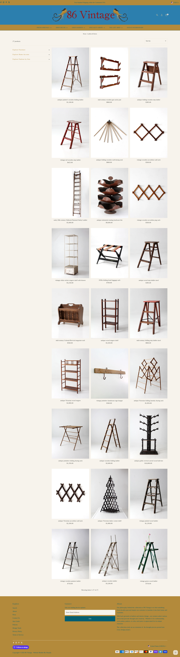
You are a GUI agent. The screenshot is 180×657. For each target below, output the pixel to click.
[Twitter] (9, 2)
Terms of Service (18, 635)
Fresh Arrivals (43, 27)
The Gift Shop (115, 27)
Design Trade (17, 628)
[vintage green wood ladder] (149, 554)
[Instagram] (3, 2)
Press (14, 614)
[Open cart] (166, 15)
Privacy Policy (17, 631)
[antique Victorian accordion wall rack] (70, 494)
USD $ (175, 2)
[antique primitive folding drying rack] (70, 434)
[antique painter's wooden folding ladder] (70, 72)
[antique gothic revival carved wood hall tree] (149, 434)
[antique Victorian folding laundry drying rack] (149, 373)
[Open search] (157, 15)
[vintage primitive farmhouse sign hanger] (109, 373)
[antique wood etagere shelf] (109, 313)
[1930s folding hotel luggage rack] (109, 253)
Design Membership (135, 27)
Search (15, 608)
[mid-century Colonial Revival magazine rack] (70, 313)
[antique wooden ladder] (109, 554)
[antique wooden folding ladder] (109, 434)
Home (84, 34)
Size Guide (16, 621)
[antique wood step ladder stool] (149, 253)
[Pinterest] (6, 2)
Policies (15, 625)
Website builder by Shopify (42, 652)
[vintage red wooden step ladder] (70, 133)
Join (90, 618)
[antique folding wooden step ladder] (149, 72)
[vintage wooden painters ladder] (70, 554)
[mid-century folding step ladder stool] (149, 313)
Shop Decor (61, 27)
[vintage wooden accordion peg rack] (149, 193)
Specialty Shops (96, 27)
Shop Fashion (77, 27)
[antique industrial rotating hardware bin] (109, 193)
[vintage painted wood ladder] (149, 494)
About (15, 611)
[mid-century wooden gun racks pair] (109, 72)
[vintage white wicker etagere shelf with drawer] (70, 253)
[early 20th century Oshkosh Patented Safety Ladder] (70, 193)
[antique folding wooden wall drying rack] (109, 133)
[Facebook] (1, 2)
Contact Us (16, 618)
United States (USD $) (157, 646)
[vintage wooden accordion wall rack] (149, 133)
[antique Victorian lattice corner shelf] (109, 494)
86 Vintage (28, 652)
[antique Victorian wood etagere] (70, 373)
